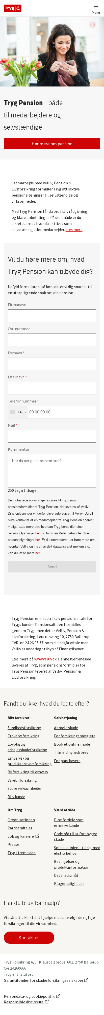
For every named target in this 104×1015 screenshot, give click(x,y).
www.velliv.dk (45, 658)
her (37, 533)
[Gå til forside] (12, 8)
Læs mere (74, 229)
